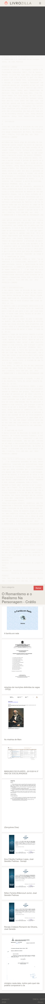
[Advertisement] (22, 30)
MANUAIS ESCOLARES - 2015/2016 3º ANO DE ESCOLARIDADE (21, 772)
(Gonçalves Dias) (11, 827)
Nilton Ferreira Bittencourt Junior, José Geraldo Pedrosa (20, 894)
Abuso (40, 1002)
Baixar (38, 588)
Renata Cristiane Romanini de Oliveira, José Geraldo (21, 927)
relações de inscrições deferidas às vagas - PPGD (22, 688)
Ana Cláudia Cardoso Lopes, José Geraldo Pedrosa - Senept (18, 860)
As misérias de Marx (12, 739)
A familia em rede (11, 633)
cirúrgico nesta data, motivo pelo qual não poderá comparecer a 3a (22, 984)
